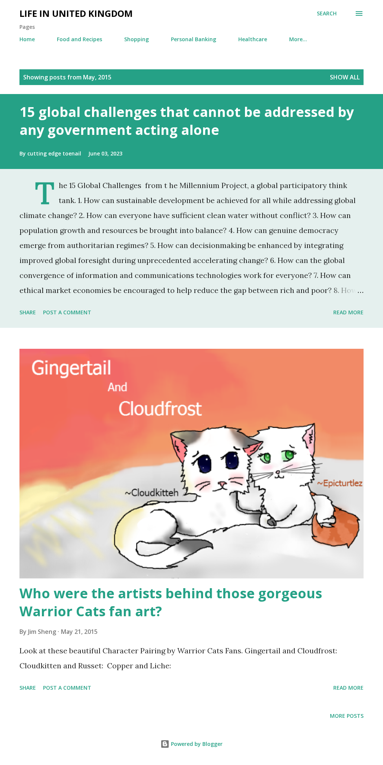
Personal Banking (193, 39)
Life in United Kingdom (76, 13)
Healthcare (252, 39)
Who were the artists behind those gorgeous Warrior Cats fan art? (170, 602)
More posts (347, 715)
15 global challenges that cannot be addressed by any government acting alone (186, 121)
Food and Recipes (79, 39)
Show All (345, 77)
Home (27, 39)
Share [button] (27, 312)
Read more (348, 312)
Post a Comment (67, 312)
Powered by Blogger (196, 743)
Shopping (136, 39)
